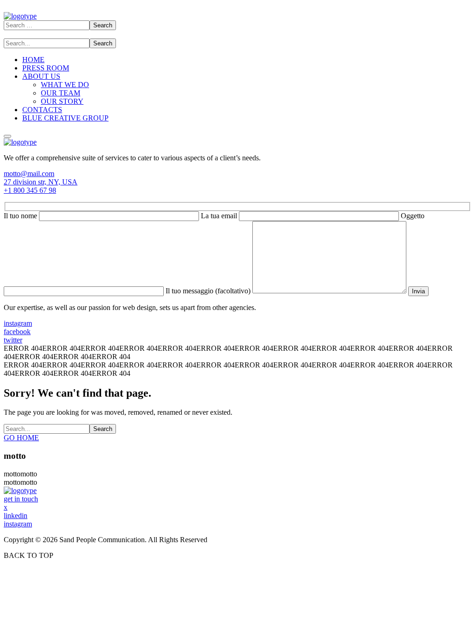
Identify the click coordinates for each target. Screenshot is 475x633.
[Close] (7, 136)
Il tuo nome (21, 216)
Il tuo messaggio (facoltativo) (209, 291)
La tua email (220, 216)
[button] (237, 174)
